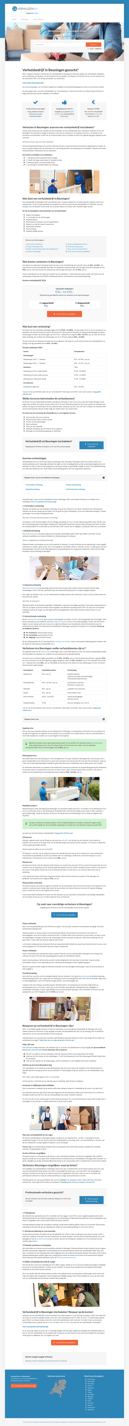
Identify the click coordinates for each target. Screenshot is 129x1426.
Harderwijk (63, 1361)
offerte (97, 114)
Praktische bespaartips (75, 246)
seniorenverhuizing (31, 588)
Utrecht (90, 1385)
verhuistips (66, 1322)
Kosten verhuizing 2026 (35, 246)
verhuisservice (45, 651)
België (56, 621)
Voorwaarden (44, 1422)
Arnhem (35, 1361)
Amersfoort (91, 1407)
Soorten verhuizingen (34, 251)
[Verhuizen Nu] (25, 9)
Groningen (91, 1394)
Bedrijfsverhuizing (33, 489)
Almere (90, 1390)
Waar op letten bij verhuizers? (77, 249)
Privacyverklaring (54, 1422)
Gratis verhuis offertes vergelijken (79, 251)
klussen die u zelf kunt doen (32, 1050)
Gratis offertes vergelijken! (66, 1342)
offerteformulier (35, 116)
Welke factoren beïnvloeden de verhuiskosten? (42, 249)
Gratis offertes (38, 19)
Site (78, 1422)
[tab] (64, 478)
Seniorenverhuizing (74, 485)
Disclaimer (35, 1422)
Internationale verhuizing (76, 489)
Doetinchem (54, 1361)
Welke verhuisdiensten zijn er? (77, 244)
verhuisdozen (95, 743)
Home (14, 19)
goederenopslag (85, 976)
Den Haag (91, 1383)
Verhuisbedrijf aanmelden (91, 1422)
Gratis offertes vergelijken (65, 314)
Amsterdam (91, 1379)
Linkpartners (65, 1422)
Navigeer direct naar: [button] (31, 719)
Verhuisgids (24, 19)
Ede (48, 1361)
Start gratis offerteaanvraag (24, 1385)
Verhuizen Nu (27, 1422)
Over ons (103, 1422)
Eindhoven (91, 1388)
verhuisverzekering (43, 1239)
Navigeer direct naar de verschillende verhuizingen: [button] (42, 478)
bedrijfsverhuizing (31, 534)
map (81, 1422)
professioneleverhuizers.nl (67, 1257)
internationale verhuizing (35, 619)
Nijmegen (28, 1361)
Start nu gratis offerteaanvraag (92, 1200)
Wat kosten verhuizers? (35, 244)
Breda (89, 1401)
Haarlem (90, 1398)
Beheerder (73, 1422)
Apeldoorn (42, 1361)
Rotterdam (91, 1381)
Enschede (91, 1403)
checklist (50, 1322)
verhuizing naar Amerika (62, 641)
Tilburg (90, 1392)
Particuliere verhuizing (35, 485)
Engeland (63, 621)
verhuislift (64, 840)
